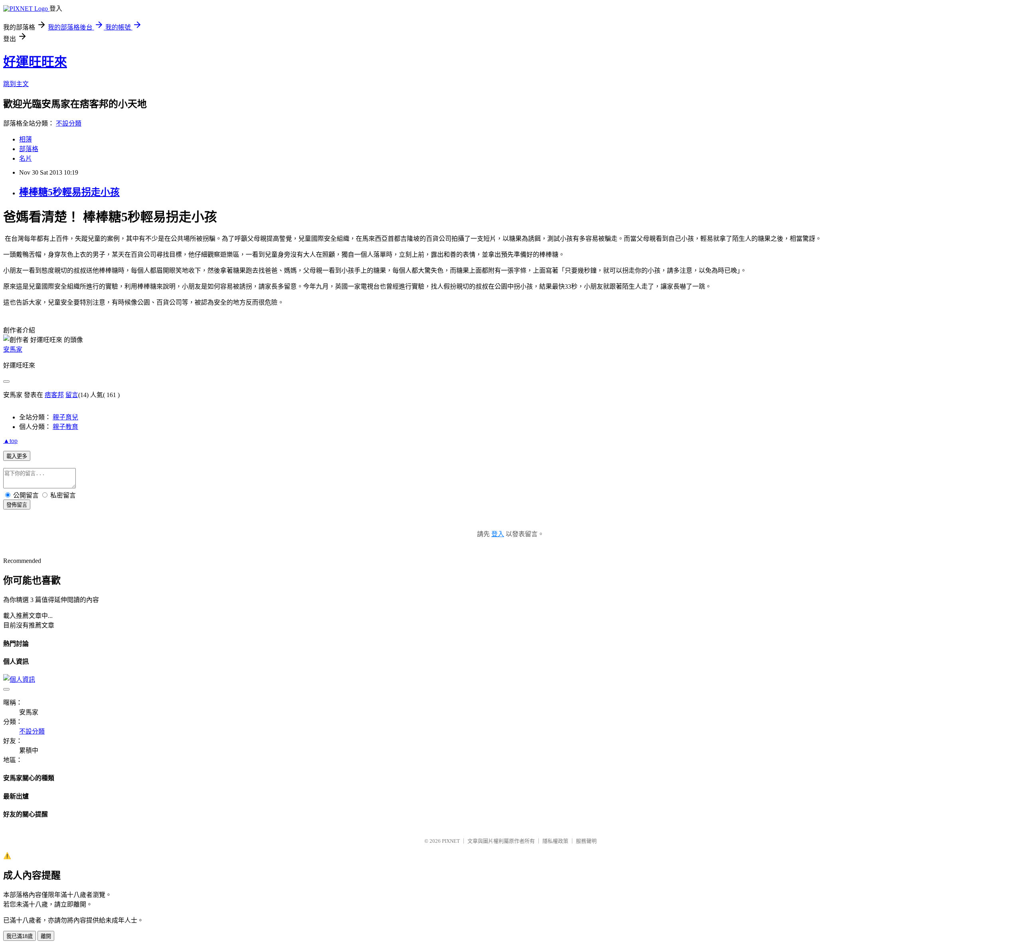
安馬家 (12, 349)
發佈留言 (16, 505)
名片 (25, 158)
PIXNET (451, 841)
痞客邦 (54, 394)
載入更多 (16, 456)
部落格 (28, 149)
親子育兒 (65, 417)
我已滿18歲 (19, 936)
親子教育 (65, 426)
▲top (10, 440)
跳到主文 (16, 84)
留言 (71, 394)
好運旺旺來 (35, 62)
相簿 (25, 139)
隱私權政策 (555, 841)
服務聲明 (586, 841)
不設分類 (68, 123)
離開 (46, 936)
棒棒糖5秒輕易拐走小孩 (69, 192)
